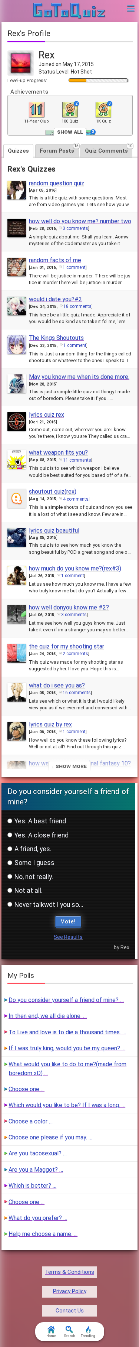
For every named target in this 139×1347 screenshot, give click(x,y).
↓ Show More (69, 766)
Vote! (68, 921)
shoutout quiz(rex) (52, 491)
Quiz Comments (108, 149)
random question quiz (56, 183)
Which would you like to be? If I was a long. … (67, 1105)
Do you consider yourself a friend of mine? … (66, 999)
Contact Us (70, 1310)
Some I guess (34, 862)
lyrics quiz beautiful (54, 530)
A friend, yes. (33, 849)
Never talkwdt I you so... (48, 904)
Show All (70, 131)
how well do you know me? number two (80, 221)
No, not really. (33, 877)
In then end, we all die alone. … (48, 1015)
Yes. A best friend (40, 821)
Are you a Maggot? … (36, 1169)
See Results (68, 937)
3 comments (75, 228)
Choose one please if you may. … (50, 1137)
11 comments (77, 460)
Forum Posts (59, 149)
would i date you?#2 (55, 299)
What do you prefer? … (38, 1217)
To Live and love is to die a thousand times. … (67, 1032)
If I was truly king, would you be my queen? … (67, 1048)
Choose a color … (31, 1121)
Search (69, 1336)
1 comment (74, 267)
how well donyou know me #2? (69, 607)
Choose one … (26, 1089)
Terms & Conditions (69, 1272)
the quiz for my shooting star (66, 646)
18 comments (77, 306)
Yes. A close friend (41, 835)
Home (51, 1336)
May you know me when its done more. (79, 376)
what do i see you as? (57, 685)
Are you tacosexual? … (38, 1153)
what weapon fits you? (58, 452)
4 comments (76, 499)
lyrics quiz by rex (50, 724)
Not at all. (28, 890)
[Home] (69, 11)
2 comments (75, 653)
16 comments (77, 692)
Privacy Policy (69, 1291)
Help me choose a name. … (43, 1233)
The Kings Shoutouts (56, 337)
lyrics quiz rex (46, 414)
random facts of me (55, 260)
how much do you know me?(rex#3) (75, 568)
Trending (88, 1336)
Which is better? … (32, 1185)
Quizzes (18, 150)
